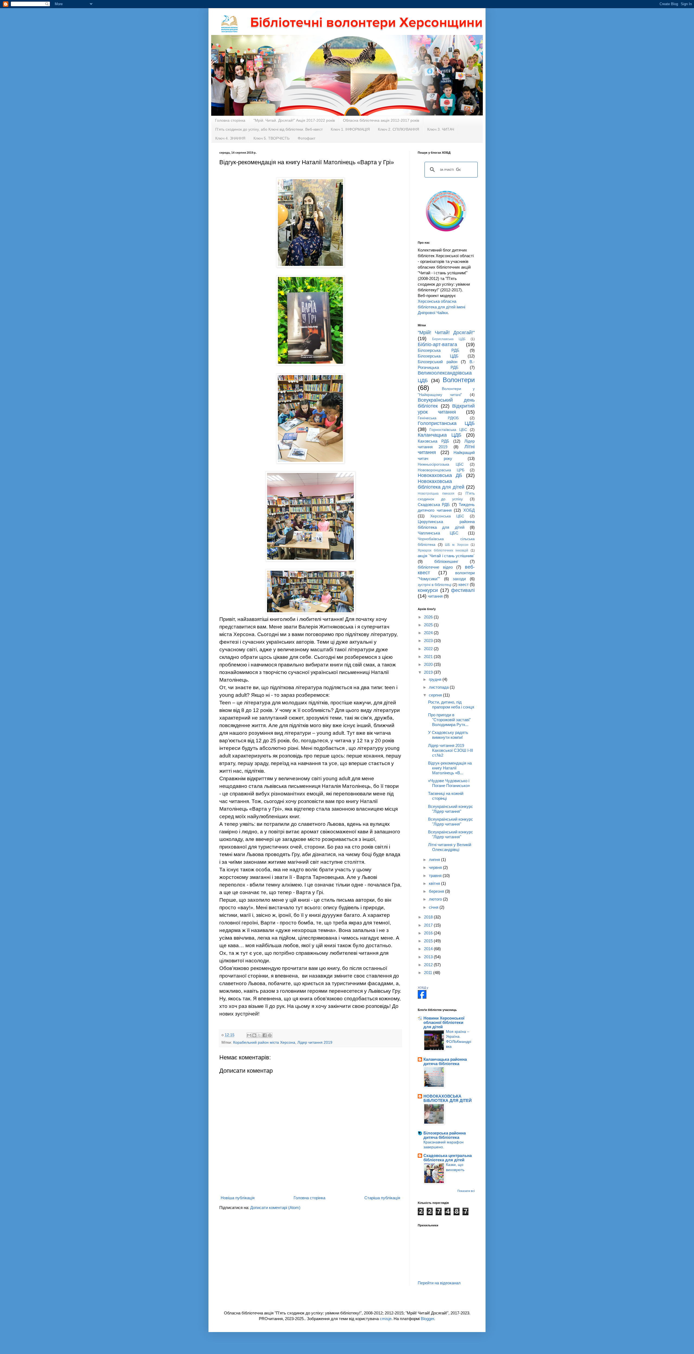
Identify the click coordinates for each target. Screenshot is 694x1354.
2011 (428, 972)
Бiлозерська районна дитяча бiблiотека (444, 1135)
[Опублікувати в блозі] (254, 1035)
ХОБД (469, 510)
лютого (436, 899)
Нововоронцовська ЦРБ (441, 470)
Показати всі (466, 1190)
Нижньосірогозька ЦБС (441, 464)
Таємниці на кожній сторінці (445, 796)
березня (437, 891)
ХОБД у (423, 987)
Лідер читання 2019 (314, 1042)
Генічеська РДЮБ (438, 418)
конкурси (428, 590)
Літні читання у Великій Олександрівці (449, 847)
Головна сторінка (230, 120)
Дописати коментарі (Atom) (275, 1207)
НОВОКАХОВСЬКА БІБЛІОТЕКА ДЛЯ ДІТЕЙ (447, 1098)
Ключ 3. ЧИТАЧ (440, 129)
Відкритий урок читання (446, 409)
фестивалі (463, 590)
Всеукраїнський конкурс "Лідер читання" (450, 809)
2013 (429, 957)
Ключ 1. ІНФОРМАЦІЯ (350, 129)
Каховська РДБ (433, 441)
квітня (435, 883)
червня (436, 867)
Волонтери (459, 379)
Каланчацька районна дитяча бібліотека (445, 1061)
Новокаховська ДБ (440, 475)
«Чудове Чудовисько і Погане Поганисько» (449, 783)
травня (436, 875)
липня (435, 859)
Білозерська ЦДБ (438, 356)
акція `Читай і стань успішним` (446, 555)
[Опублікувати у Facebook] (264, 1035)
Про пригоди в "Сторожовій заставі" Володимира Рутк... (449, 720)
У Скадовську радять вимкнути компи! (448, 735)
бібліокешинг (446, 561)
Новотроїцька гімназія (436, 493)
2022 (429, 648)
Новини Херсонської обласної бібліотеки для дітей (443, 1022)
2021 (429, 656)
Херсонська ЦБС (447, 516)
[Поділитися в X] (259, 1035)
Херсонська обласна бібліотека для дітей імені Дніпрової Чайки (441, 307)
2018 (429, 917)
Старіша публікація (382, 1197)
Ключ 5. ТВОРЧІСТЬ (271, 138)
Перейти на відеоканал (439, 1283)
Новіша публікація (238, 1197)
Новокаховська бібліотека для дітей (441, 484)
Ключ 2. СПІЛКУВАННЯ (398, 129)
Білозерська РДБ (438, 350)
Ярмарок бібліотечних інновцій (443, 550)
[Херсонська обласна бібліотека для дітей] (422, 997)
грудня (435, 679)
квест (463, 584)
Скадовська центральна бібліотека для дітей (447, 1157)
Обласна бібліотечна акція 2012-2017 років (381, 120)
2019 (429, 672)
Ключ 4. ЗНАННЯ (230, 138)
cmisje (385, 1318)
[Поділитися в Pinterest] (269, 1035)
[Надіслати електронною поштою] (249, 1035)
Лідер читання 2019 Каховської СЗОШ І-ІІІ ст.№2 (450, 750)
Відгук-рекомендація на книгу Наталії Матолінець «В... (450, 768)
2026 (429, 617)
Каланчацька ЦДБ (439, 435)
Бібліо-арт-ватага (437, 344)
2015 (429, 941)
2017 (429, 925)
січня (434, 907)
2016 (429, 933)
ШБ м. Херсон (456, 545)
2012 (429, 964)
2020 (429, 664)
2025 (429, 625)
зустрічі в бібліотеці (434, 585)
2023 (429, 640)
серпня (436, 695)
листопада (439, 687)
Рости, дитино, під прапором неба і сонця (451, 704)
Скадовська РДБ (434, 504)
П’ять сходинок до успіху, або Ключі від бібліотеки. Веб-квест (269, 129)
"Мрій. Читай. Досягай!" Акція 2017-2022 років (294, 120)
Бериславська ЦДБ (448, 339)
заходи (459, 578)
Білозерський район (437, 361)
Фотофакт (306, 138)
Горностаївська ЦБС (448, 430)
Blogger (427, 1318)
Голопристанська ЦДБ (446, 423)
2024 (429, 632)
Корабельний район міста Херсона (264, 1042)
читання (435, 596)
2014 (429, 948)
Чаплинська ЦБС (438, 533)
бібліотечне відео (435, 567)
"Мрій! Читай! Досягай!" (446, 332)
